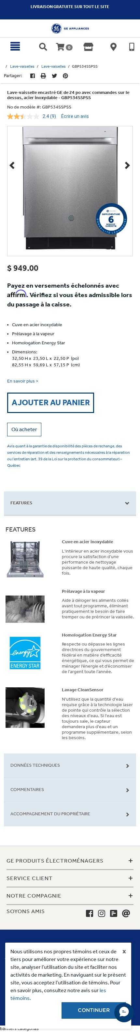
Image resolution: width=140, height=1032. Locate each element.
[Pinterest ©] (65, 76)
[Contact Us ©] (126, 914)
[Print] (43, 76)
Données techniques (35, 765)
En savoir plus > (22, 381)
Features (21, 503)
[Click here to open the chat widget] (124, 1012)
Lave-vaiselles (22, 66)
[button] (24, 429)
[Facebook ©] (32, 76)
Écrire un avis (75, 116)
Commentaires (27, 789)
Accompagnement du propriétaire (50, 814)
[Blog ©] (113, 914)
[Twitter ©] (54, 76)
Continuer (94, 1010)
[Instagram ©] (101, 914)
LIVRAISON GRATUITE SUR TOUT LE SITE (70, 6)
